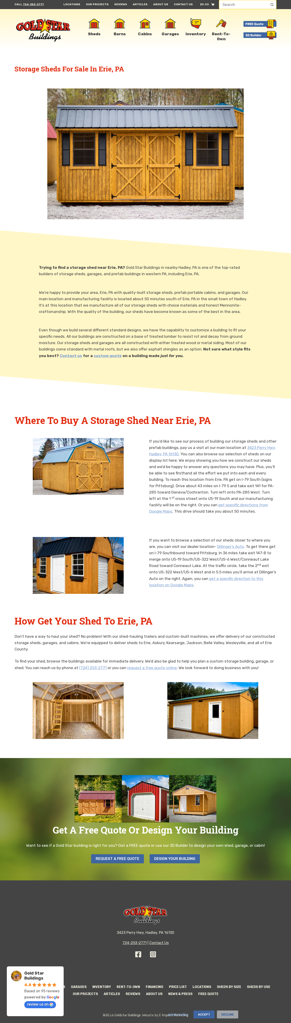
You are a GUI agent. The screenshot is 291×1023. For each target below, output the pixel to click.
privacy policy (178, 1014)
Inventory (101, 987)
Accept (204, 1014)
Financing (154, 987)
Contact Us (183, 4)
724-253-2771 (33, 4)
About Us (160, 4)
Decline (227, 1014)
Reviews (120, 4)
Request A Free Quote (117, 859)
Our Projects (97, 4)
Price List (178, 987)
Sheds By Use (258, 987)
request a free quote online (152, 667)
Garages (79, 987)
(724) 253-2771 (93, 667)
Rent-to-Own (128, 987)
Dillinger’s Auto (230, 546)
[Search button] (272, 4)
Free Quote (208, 994)
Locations (71, 4)
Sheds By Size (229, 987)
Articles (140, 4)
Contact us (71, 355)
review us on (38, 1004)
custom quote (108, 355)
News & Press (180, 994)
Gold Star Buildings (34, 976)
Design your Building (174, 859)
